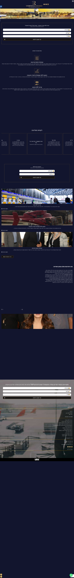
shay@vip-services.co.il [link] (66, 444)
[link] (48, 4)
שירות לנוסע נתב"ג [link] (68, 433)
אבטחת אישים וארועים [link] (68, 429)
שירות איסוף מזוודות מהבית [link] (67, 434)
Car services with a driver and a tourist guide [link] (62, 425)
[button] (71, 575)
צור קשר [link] (70, 414)
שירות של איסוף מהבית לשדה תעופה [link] (65, 424)
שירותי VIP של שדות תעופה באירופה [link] (65, 422)
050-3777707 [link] (68, 441)
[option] (37, 9)
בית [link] (71, 410)
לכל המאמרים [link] (7, 256)
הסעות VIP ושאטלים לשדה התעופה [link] (65, 430)
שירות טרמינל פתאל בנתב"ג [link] (67, 421)
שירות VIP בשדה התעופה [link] (67, 427)
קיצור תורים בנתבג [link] (68, 426)
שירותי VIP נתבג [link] (69, 413)
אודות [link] (71, 411)
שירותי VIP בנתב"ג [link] (68, 420)
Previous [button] (22, 309)
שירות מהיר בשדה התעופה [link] (67, 435)
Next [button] (2, 309)
